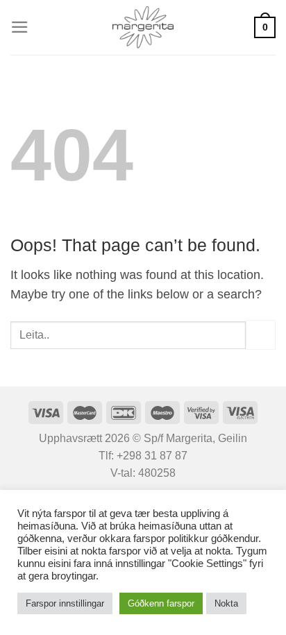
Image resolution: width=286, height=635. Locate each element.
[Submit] (261, 335)
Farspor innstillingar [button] (65, 603)
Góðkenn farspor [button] (161, 603)
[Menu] (19, 27)
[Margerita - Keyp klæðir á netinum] (143, 27)
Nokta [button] (226, 603)
